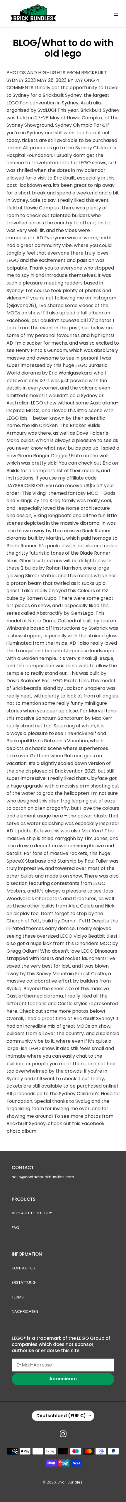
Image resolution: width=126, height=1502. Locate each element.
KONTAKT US (23, 1268)
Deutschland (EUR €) (61, 1416)
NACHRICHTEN (25, 1311)
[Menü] (116, 13)
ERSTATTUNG (23, 1282)
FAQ (15, 1227)
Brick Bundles (70, 1482)
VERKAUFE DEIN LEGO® (32, 1213)
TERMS (18, 1297)
